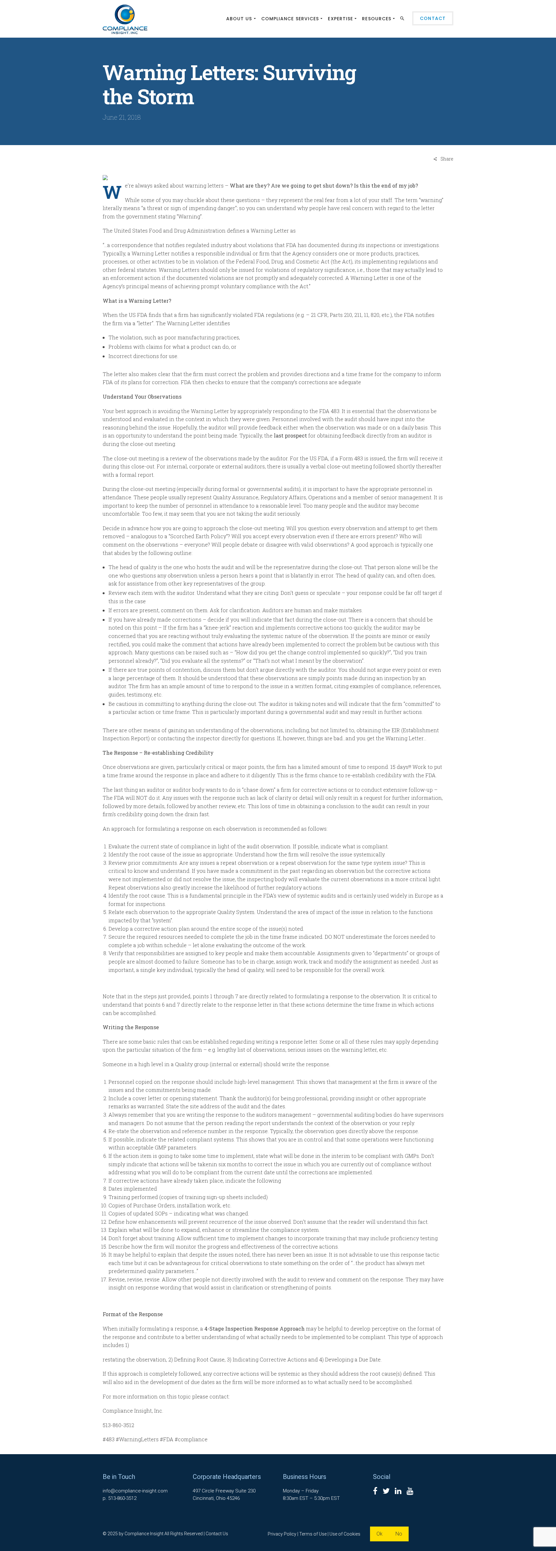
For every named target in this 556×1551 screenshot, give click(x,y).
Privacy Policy (282, 1534)
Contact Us (217, 1533)
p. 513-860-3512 (119, 1498)
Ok (379, 1534)
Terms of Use (313, 1534)
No (398, 1534)
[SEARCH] (403, 19)
